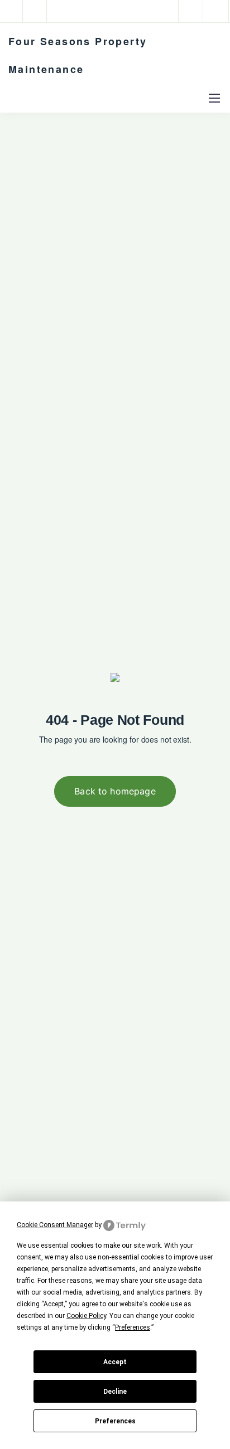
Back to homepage (115, 791)
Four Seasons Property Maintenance (77, 55)
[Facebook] (191, 11)
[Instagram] (216, 11)
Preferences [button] (132, 1327)
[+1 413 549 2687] (14, 11)
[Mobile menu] (214, 98)
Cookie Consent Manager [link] (55, 1225)
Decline (115, 1391)
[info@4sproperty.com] (41, 11)
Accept (115, 1362)
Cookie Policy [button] (86, 1316)
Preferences (115, 1421)
